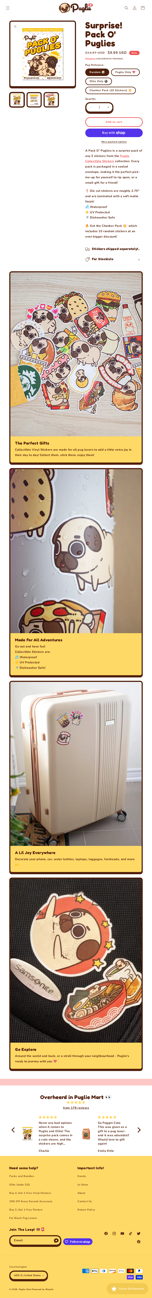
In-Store (82, 1184)
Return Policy (86, 1209)
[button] (8, 8)
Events (81, 1176)
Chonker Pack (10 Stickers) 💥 (111, 90)
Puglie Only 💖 (125, 72)
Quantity (90, 99)
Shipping (90, 58)
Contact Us (84, 1201)
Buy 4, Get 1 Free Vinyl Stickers (30, 1193)
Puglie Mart (25, 1289)
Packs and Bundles (21, 1176)
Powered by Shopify (43, 1289)
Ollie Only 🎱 (99, 81)
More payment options (114, 141)
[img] (76, 1102)
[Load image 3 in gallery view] (51, 99)
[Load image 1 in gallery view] (17, 99)
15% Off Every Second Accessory (30, 1201)
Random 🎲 (97, 72)
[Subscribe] (56, 1240)
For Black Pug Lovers (23, 1218)
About (81, 1193)
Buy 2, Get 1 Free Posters (26, 1209)
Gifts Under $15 (19, 1184)
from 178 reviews (76, 1108)
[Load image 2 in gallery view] (34, 99)
